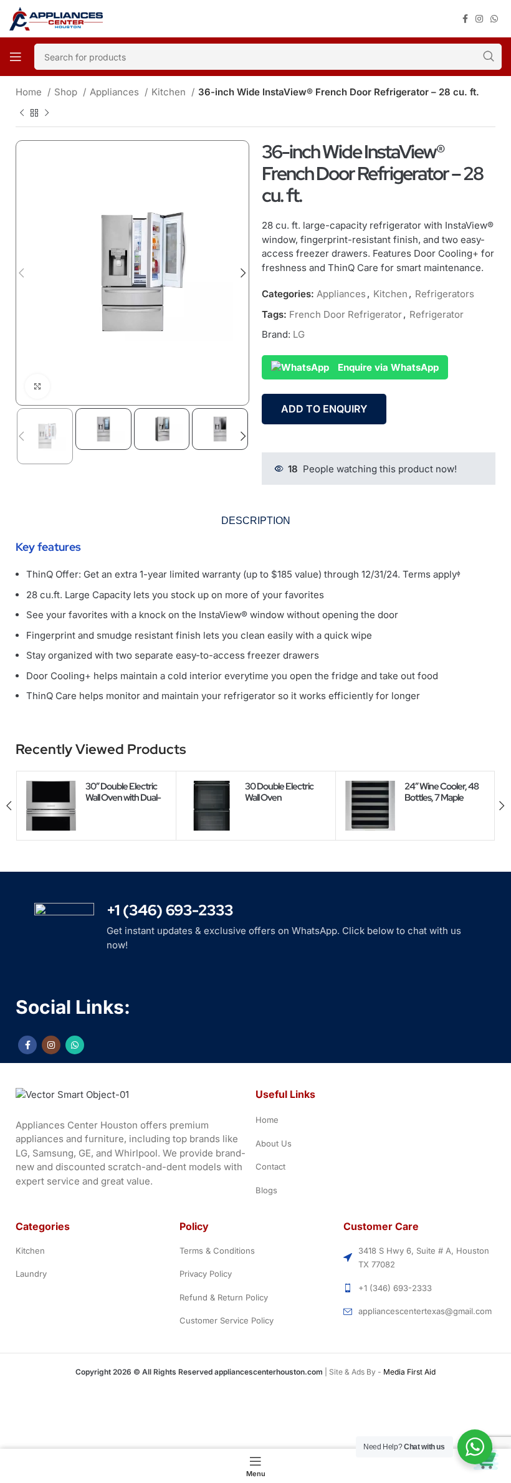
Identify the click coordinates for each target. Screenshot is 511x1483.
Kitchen (169, 92)
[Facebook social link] (465, 19)
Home (30, 92)
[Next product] (47, 113)
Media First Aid (409, 1371)
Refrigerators (444, 294)
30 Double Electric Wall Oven (279, 792)
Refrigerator (436, 314)
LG (299, 334)
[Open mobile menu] (15, 56)
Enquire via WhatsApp (387, 367)
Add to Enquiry (324, 409)
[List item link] (379, 1120)
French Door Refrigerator (345, 314)
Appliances (115, 92)
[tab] (255, 521)
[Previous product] (22, 113)
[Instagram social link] (479, 19)
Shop (67, 92)
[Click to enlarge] (37, 386)
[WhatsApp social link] (494, 19)
